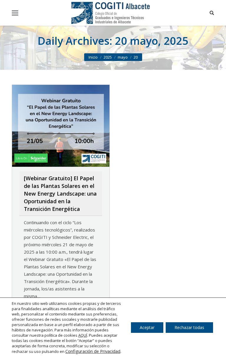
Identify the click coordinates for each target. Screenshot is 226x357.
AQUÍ (82, 335)
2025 (108, 57)
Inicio (93, 57)
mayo (123, 57)
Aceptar (147, 327)
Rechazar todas (189, 327)
